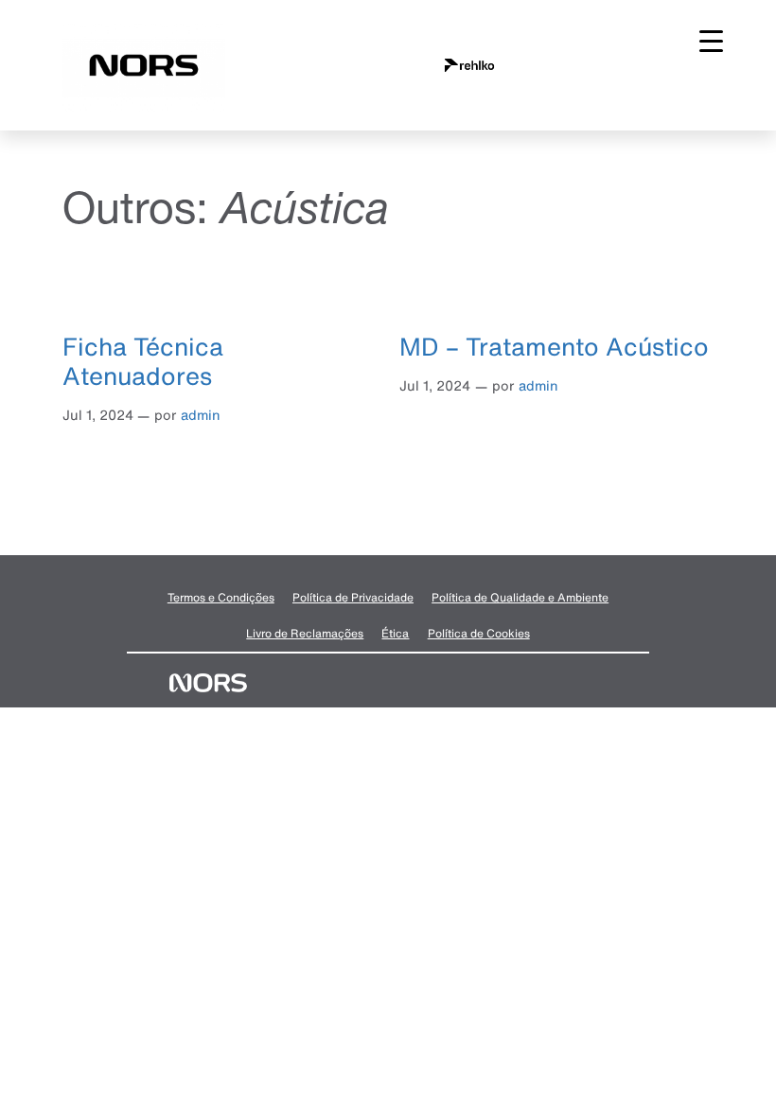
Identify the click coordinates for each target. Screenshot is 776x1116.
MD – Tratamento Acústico (554, 346)
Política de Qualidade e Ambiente (520, 597)
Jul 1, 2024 (97, 415)
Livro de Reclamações (304, 633)
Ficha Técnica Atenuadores (142, 361)
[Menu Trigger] (711, 40)
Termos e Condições (221, 597)
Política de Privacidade (353, 597)
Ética (395, 633)
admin (200, 415)
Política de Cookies (479, 633)
